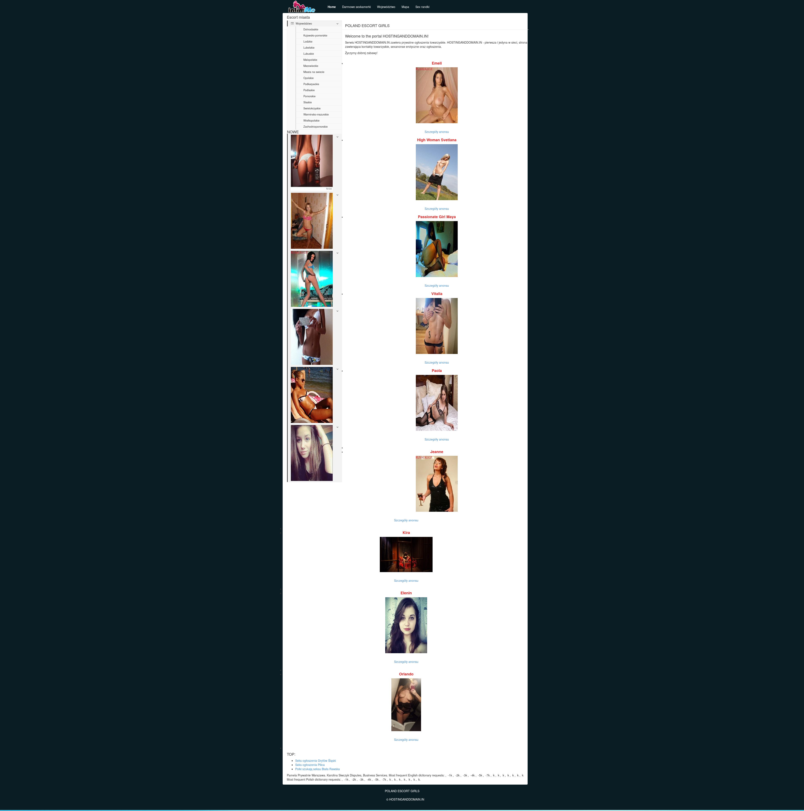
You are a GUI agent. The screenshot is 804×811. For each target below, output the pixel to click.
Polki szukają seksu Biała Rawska (317, 769)
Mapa (405, 7)
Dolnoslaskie (310, 29)
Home (332, 7)
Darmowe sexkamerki (356, 7)
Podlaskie (309, 90)
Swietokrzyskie (312, 108)
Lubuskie (308, 54)
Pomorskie (309, 96)
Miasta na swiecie (313, 72)
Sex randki (422, 7)
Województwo (386, 7)
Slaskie (307, 102)
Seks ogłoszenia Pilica (310, 765)
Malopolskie (310, 60)
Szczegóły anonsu (437, 132)
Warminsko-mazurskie (316, 114)
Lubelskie (308, 47)
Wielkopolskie (311, 120)
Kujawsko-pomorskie (315, 35)
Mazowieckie (310, 66)
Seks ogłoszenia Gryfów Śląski (315, 760)
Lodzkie (307, 41)
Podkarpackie (311, 84)
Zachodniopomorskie (315, 126)
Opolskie (308, 78)
